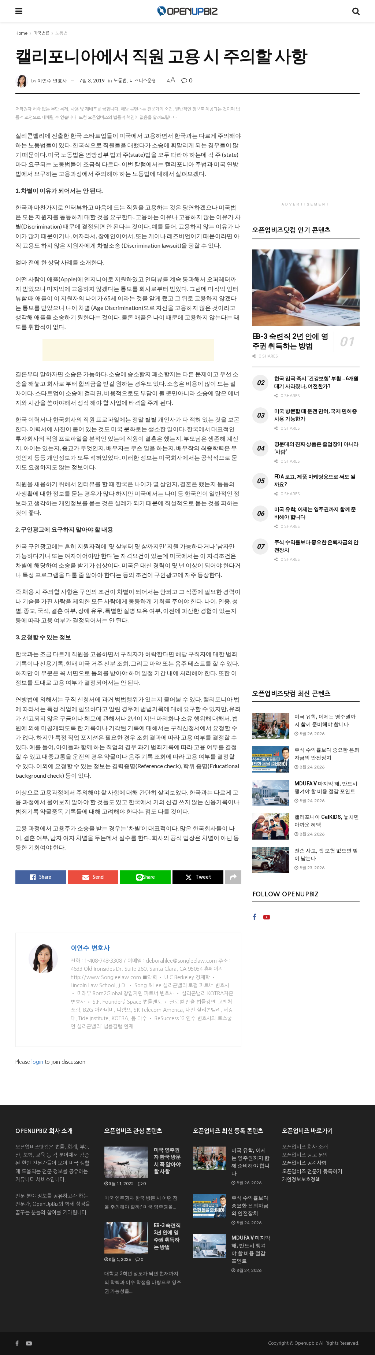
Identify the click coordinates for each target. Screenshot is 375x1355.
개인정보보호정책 (301, 1179)
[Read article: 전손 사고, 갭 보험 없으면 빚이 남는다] (270, 860)
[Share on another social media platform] (233, 877)
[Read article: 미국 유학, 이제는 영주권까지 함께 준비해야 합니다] (270, 726)
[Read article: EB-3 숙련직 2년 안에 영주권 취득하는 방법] (306, 287)
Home (21, 33)
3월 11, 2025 (121, 1183)
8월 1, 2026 (119, 1259)
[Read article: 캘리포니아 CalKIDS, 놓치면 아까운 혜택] (270, 826)
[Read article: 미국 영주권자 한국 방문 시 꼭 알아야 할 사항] (126, 1162)
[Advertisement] (128, 350)
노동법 (61, 33)
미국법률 (41, 33)
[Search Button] (356, 11)
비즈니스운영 (143, 80)
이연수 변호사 (52, 81)
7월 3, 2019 (92, 81)
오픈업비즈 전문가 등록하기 (312, 1171)
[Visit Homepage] (187, 11)
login (37, 1062)
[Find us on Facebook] (254, 917)
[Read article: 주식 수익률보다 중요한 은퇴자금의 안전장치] (270, 759)
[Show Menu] (18, 11)
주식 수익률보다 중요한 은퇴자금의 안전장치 (249, 1205)
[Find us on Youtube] (266, 917)
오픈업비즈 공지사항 (304, 1163)
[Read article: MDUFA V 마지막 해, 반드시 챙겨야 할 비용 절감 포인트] (270, 793)
